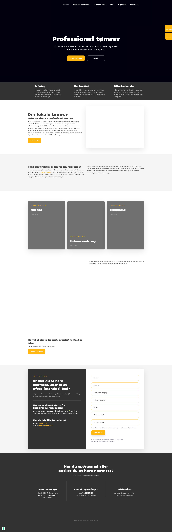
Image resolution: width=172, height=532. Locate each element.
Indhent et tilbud (37, 352)
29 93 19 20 (43, 423)
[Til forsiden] (41, 6)
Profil (112, 5)
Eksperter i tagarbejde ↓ (81, 5)
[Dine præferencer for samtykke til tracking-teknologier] (3, 528)
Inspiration (122, 5)
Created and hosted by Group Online (86, 520)
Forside (66, 5)
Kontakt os (134, 5)
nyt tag (43, 172)
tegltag (48, 172)
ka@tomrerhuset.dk (45, 426)
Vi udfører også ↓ (100, 5)
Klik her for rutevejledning (47, 495)
